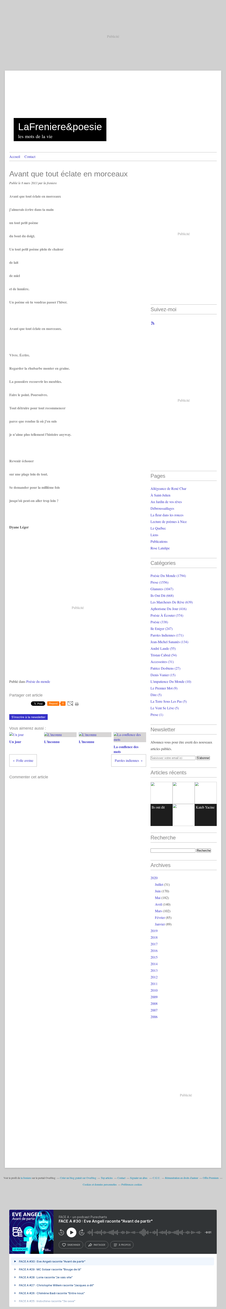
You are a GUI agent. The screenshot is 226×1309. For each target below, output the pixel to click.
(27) (165, 668)
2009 (154, 996)
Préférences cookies (131, 1184)
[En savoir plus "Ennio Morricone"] (184, 815)
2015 (154, 957)
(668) (162, 595)
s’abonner (73, 1244)
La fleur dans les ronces (167, 515)
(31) (162, 661)
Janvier (160, 924)
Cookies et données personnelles (100, 1184)
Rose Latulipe (160, 548)
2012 (154, 977)
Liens (154, 534)
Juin (158, 891)
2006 (154, 1016)
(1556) (159, 582)
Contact (29, 156)
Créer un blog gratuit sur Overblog (78, 1178)
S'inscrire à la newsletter (28, 717)
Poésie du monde (38, 681)
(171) (167, 635)
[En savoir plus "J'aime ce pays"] (184, 793)
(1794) (168, 575)
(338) (159, 622)
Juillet (159, 884)
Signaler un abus (139, 1178)
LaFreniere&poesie (60, 126)
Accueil (14, 156)
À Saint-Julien (160, 495)
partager (99, 1244)
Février (160, 917)
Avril (158, 904)
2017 (154, 944)
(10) (171, 681)
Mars (158, 910)
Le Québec (158, 528)
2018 (154, 937)
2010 (154, 990)
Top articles (107, 1178)
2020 (154, 877)
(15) (163, 674)
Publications (159, 541)
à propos (124, 1244)
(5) (156, 694)
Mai (157, 897)
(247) (162, 628)
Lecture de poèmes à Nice (169, 521)
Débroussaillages (162, 508)
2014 (154, 963)
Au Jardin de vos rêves (166, 501)
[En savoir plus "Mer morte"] (206, 793)
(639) (172, 602)
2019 (154, 930)
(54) (164, 655)
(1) (157, 714)
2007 (154, 1010)
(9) (164, 688)
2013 (154, 970)
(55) (163, 648)
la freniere (26, 1178)
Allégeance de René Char (168, 488)
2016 (154, 950)
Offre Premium (210, 1178)
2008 (154, 1003)
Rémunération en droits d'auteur (181, 1178)
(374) (167, 615)
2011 (154, 983)
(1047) (162, 588)
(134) (169, 641)
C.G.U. (156, 1178)
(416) (168, 608)
